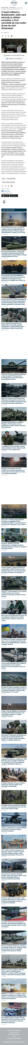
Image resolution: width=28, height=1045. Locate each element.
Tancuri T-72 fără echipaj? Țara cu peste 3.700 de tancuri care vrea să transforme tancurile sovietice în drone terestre (13, 594)
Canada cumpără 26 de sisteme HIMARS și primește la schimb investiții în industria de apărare (13, 829)
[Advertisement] (14, 345)
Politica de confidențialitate (14, 1030)
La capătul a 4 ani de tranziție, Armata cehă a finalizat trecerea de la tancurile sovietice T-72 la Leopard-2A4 (13, 447)
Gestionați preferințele (14, 1034)
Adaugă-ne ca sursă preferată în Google (15, 55)
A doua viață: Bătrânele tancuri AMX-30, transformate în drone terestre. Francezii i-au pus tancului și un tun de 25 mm (13, 666)
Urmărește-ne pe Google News (15, 58)
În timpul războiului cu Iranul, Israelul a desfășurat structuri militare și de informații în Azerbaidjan (13, 784)
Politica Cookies (14, 1032)
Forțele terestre (12, 7)
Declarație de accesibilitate (14, 1038)
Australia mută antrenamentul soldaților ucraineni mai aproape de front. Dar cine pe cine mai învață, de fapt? (13, 807)
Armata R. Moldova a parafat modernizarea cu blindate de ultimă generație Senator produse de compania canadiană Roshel (13, 546)
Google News (7, 191)
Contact (14, 1036)
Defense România (4, 7)
